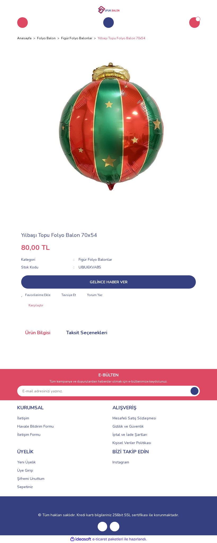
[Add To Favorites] (35, 295)
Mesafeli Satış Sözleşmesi (134, 418)
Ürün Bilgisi (37, 332)
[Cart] (194, 22)
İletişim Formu (28, 434)
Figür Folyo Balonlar (95, 259)
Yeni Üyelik (26, 462)
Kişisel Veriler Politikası (131, 442)
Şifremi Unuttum (30, 478)
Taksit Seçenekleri (86, 332)
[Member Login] (108, 22)
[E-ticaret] (107, 539)
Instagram (120, 462)
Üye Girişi (25, 470)
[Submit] (194, 391)
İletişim (23, 418)
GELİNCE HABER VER (109, 282)
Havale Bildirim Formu (35, 426)
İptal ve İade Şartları (129, 434)
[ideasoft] (80, 539)
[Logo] (108, 9)
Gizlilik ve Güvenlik (128, 426)
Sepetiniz (25, 486)
